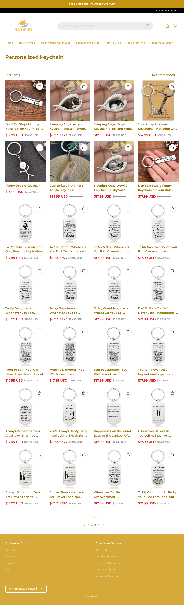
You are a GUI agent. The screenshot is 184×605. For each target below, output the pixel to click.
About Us (10, 550)
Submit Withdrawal (107, 575)
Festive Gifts (113, 42)
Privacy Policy (104, 550)
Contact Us (11, 556)
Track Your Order (162, 42)
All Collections (135, 42)
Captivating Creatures (55, 42)
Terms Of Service (105, 569)
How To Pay (12, 563)
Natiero (95, 596)
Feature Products (87, 42)
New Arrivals (27, 42)
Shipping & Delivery (107, 563)
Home (9, 42)
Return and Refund (107, 556)
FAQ (7, 569)
